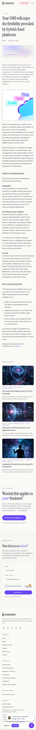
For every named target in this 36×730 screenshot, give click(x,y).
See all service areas (8, 694)
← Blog (5, 13)
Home (4, 638)
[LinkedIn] (4, 627)
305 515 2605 (6, 704)
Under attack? (25, 3)
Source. (18, 346)
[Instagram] (16, 627)
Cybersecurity (6, 664)
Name (7, 566)
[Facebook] (12, 627)
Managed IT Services (8, 671)
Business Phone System (9, 684)
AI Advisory (5, 674)
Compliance (5, 681)
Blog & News (6, 651)
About (4, 641)
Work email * (10, 575)
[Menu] (32, 3)
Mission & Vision (7, 645)
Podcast (4, 648)
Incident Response (7, 668)
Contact (4, 655)
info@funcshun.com (8, 707)
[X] (8, 627)
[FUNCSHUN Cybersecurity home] (8, 3)
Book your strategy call (13, 518)
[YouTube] (20, 627)
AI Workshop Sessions (9, 678)
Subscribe (17, 592)
